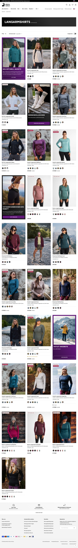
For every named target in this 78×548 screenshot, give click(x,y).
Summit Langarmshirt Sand (33, 396)
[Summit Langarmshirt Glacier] (64, 145)
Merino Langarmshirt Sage (58, 208)
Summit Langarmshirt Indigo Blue (59, 396)
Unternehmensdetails (48, 532)
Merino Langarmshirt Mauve (33, 208)
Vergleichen (70, 33)
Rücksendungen (68, 8)
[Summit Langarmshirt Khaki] (39, 330)
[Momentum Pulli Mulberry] (13, 238)
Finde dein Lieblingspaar (39, 123)
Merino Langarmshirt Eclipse (8, 490)
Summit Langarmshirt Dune (33, 301)
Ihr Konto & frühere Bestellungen (31, 521)
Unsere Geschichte (14, 0)
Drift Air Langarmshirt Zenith (8, 116)
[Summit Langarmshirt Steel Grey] (64, 99)
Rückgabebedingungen (48, 523)
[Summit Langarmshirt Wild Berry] (39, 145)
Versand (25, 528)
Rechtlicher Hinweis (48, 530)
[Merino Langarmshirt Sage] (64, 191)
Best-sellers (25, 8)
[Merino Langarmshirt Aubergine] (39, 427)
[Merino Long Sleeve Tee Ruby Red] (13, 427)
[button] (75, 5)
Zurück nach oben (39, 512)
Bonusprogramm (48, 8)
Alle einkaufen (5, 8)
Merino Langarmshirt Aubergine (34, 444)
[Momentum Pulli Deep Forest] (64, 238)
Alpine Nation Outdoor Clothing (9, 541)
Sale (18, 8)
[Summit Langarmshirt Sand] (39, 379)
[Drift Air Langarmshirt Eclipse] (13, 145)
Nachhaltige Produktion (7, 527)
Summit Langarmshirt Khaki (33, 347)
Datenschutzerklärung (48, 528)
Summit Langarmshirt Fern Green (60, 70)
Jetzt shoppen (39, 228)
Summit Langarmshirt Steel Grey (59, 116)
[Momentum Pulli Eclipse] (13, 330)
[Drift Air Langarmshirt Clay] (39, 53)
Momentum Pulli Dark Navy (58, 301)
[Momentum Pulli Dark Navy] (64, 284)
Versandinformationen (48, 525)
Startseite (3, 11)
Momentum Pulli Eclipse (7, 347)
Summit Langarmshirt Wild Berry (34, 162)
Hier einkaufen (64, 357)
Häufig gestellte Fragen (58, 8)
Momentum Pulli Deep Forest (59, 255)
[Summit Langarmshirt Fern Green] (64, 53)
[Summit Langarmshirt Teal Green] (13, 379)
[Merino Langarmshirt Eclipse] (13, 473)
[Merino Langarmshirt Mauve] (39, 191)
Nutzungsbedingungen (48, 521)
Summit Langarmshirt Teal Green (9, 396)
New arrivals (13, 8)
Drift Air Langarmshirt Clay (32, 70)
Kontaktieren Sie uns (28, 532)
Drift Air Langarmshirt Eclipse (8, 162)
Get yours (14, 77)
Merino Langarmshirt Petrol (58, 444)
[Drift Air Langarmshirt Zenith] (13, 99)
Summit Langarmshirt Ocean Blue (9, 301)
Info (36, 8)
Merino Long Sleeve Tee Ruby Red (9, 444)
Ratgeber (31, 8)
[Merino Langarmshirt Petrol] (64, 427)
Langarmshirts (8, 11)
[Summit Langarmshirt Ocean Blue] (13, 284)
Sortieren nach (12, 33)
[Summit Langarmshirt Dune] (39, 284)
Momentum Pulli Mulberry (7, 255)
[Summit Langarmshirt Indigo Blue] (64, 379)
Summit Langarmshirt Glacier (59, 162)
